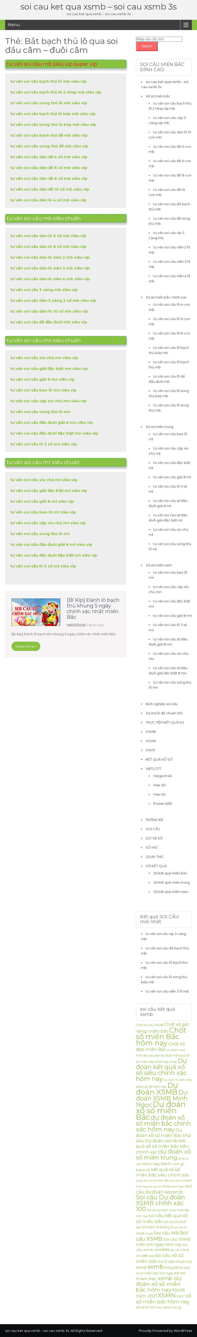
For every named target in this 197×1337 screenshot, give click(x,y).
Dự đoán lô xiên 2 (175, 1080)
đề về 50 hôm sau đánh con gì (158, 1307)
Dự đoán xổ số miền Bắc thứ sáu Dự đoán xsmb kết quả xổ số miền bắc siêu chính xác (163, 1141)
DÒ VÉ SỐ (154, 838)
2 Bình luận (95, 625)
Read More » (25, 646)
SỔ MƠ (151, 847)
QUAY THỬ (154, 857)
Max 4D (159, 794)
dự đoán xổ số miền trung (163, 1154)
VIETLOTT (153, 768)
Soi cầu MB (166, 1233)
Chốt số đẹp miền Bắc (160, 1046)
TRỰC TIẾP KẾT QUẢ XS (165, 722)
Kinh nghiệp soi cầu (162, 704)
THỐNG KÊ (154, 820)
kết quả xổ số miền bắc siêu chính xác (163, 1172)
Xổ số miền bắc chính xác (166, 297)
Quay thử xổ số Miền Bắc (152, 1180)
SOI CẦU (153, 829)
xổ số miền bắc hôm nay (163, 1299)
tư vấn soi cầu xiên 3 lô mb (167, 991)
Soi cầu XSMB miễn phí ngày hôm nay (163, 1242)
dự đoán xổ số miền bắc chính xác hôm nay (163, 1123)
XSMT (150, 750)
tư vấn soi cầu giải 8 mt (172, 477)
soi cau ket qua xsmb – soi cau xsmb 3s (99, 7)
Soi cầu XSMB (162, 1235)
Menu (14, 24)
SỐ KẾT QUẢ (156, 866)
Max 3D (159, 785)
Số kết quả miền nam (170, 892)
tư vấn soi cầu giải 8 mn (172, 615)
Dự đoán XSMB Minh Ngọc (162, 1098)
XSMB (151, 732)
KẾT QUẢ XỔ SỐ (159, 759)
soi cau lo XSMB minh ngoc (167, 1186)
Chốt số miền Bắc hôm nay (161, 1036)
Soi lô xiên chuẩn (172, 1261)
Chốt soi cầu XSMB (149, 1025)
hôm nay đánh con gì (163, 1163)
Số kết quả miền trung (171, 882)
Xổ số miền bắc (158, 96)
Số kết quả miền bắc (170, 873)
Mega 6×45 (162, 776)
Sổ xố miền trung (159, 427)
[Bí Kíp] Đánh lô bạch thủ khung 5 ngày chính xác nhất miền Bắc (93, 608)
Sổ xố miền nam (159, 565)
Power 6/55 (162, 803)
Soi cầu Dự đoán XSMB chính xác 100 (160, 1203)
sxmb (155, 1266)
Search (147, 46)
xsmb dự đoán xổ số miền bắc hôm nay (159, 1284)
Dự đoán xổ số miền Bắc (161, 1110)
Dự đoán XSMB (157, 1088)
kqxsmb (143, 1170)
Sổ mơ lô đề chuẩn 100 (164, 713)
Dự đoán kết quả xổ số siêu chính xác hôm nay (161, 1069)
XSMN (151, 741)
